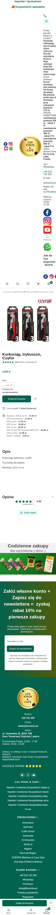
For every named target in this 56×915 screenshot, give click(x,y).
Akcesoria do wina (45, 292)
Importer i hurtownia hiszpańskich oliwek (28, 792)
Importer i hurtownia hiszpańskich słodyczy (28, 787)
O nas (28, 809)
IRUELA (28, 844)
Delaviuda (28, 836)
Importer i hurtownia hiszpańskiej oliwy (28, 796)
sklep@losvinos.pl (28, 888)
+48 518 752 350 (28, 875)
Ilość (4, 380)
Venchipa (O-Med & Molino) (28, 862)
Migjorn (28, 849)
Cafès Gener (28, 831)
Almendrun (28, 823)
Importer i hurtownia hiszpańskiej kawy (28, 805)
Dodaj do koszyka (16, 399)
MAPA (49, 264)
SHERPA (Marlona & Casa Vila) (28, 857)
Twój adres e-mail (15, 641)
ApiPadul (28, 827)
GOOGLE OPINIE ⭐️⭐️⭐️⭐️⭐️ (22, 766)
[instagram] (51, 276)
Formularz (28, 884)
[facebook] (45, 276)
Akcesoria (30, 292)
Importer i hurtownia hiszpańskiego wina (28, 800)
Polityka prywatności (28, 892)
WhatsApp (28, 879)
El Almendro (28, 840)
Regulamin (28, 897)
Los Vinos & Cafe (9, 292)
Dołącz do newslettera (20, 649)
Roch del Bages (28, 853)
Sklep (21, 292)
